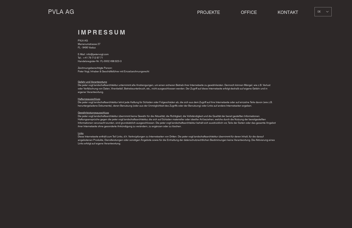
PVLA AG (61, 11)
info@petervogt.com (97, 54)
